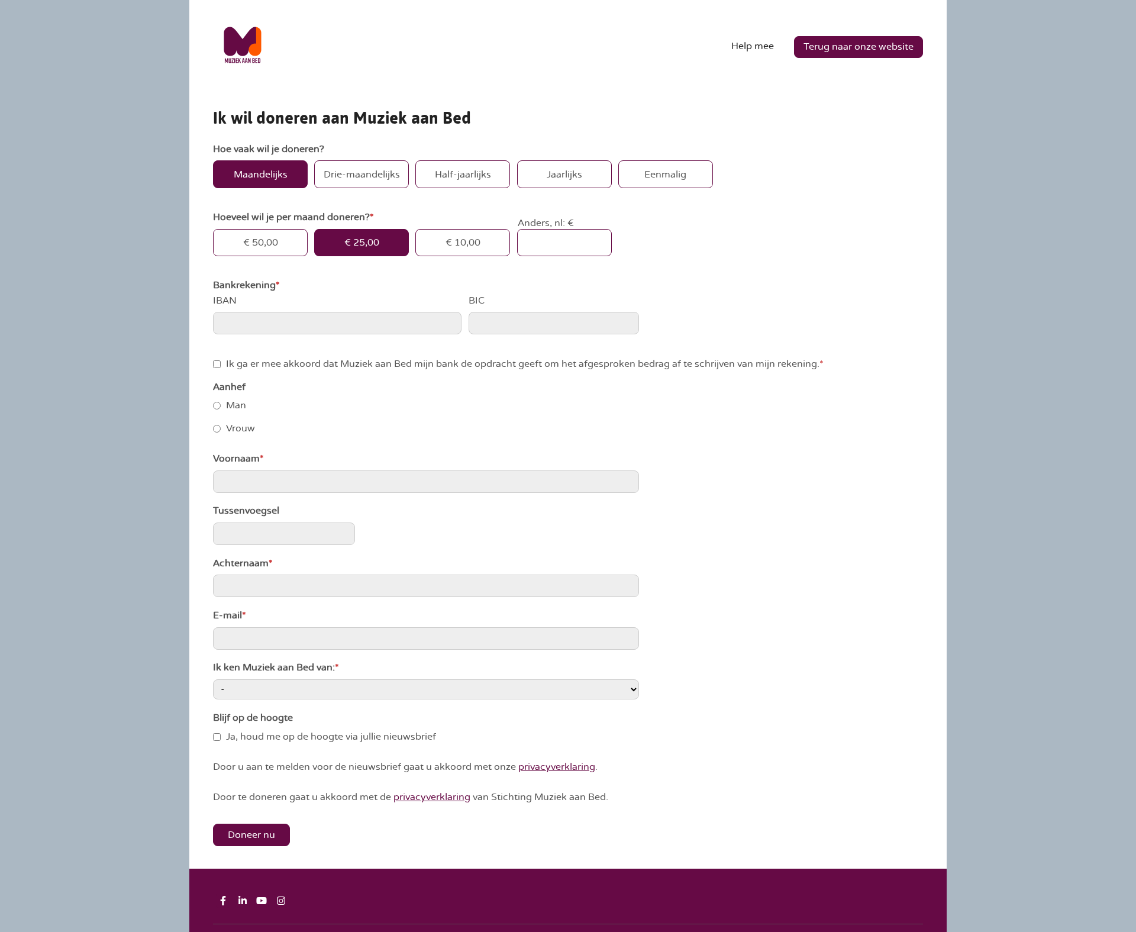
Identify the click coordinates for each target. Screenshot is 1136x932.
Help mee (752, 46)
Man (236, 405)
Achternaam (243, 563)
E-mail (229, 615)
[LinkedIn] (242, 901)
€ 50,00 (260, 243)
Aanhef (229, 387)
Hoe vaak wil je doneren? (268, 149)
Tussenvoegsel (246, 511)
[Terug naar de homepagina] (242, 47)
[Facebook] (223, 901)
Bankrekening (246, 285)
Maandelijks (261, 174)
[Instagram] (281, 901)
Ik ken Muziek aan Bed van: (276, 667)
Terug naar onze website (858, 47)
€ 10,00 (463, 243)
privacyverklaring (556, 767)
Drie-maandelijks (362, 174)
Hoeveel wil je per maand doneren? (293, 217)
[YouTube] (261, 901)
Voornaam (238, 459)
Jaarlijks (564, 174)
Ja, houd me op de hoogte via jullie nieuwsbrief (331, 737)
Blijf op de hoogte (253, 718)
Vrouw (240, 428)
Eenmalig (665, 174)
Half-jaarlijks (463, 174)
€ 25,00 (361, 243)
